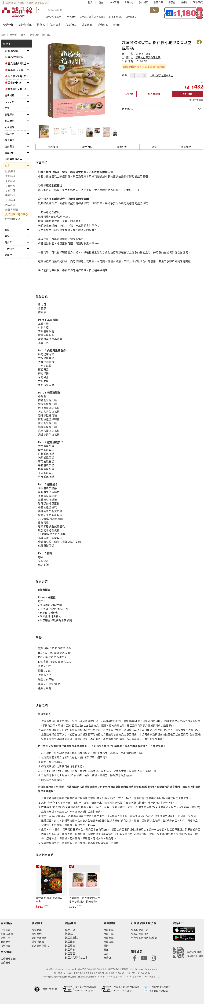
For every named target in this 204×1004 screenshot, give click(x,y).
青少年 (8, 242)
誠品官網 (70, 929)
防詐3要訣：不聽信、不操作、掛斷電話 (27, 2)
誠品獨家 (71, 24)
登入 (90, 2)
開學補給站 (131, 16)
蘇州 (106, 949)
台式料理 (10, 190)
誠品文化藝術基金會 (76, 957)
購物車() (198, 2)
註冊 (101, 2)
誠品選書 (55, 24)
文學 (7, 108)
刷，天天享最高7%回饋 (144, 67)
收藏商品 (158, 2)
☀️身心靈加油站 (14, 57)
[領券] (183, 13)
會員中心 (129, 2)
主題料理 (10, 180)
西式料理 (10, 204)
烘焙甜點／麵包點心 (40, 35)
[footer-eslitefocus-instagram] (153, 957)
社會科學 (10, 127)
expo (116, 24)
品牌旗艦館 (25, 24)
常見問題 (37, 929)
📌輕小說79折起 (14, 69)
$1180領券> (70, 16)
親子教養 (10, 140)
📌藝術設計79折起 (15, 89)
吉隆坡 (107, 957)
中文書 (13, 35)
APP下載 (114, 2)
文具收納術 (99, 16)
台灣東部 (109, 941)
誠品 (70, 933)
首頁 (3, 35)
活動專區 (103, 24)
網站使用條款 (39, 937)
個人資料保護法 (40, 945)
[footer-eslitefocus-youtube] (144, 957)
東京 (106, 953)
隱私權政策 (38, 941)
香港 (106, 945)
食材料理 (10, 176)
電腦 (7, 229)
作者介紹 (122, 147)
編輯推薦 (10, 95)
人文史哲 (10, 101)
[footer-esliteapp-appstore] (184, 929)
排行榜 (41, 24)
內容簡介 (52, 147)
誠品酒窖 (70, 953)
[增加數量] (144, 75)
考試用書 (10, 133)
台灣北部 (109, 929)
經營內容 (6, 937)
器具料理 (10, 185)
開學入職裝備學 (53, 16)
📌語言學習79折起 (15, 76)
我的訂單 (143, 2)
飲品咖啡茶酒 (12, 219)
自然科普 (10, 146)
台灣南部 (109, 937)
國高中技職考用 (13, 159)
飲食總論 (10, 171)
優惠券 (171, 2)
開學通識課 (85, 16)
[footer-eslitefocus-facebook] (135, 957)
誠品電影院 (71, 937)
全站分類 (8, 24)
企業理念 (6, 929)
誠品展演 (70, 945)
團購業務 (6, 962)
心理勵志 (10, 114)
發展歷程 (6, 941)
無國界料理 (11, 209)
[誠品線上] (20, 12)
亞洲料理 (10, 200)
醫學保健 (10, 152)
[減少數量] (132, 75)
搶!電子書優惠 (115, 16)
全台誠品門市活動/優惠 (144, 937)
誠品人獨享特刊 (140, 933)
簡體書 (8, 255)
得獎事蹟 (6, 945)
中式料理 (10, 195)
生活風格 (10, 248)
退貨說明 (186, 147)
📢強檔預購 (11, 50)
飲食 (23, 35)
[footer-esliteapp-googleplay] (184, 937)
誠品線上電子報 (140, 929)
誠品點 (184, 2)
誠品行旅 (70, 949)
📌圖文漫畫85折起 (15, 63)
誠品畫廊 (87, 24)
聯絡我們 (37, 933)
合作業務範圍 (8, 958)
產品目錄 (87, 147)
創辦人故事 (7, 933)
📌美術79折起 (13, 82)
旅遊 (7, 236)
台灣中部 (109, 933)
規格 (154, 147)
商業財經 (10, 120)
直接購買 (187, 94)
